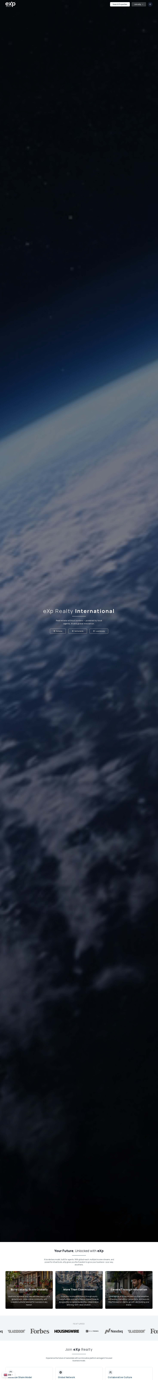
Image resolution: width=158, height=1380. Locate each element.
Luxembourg (100, 631)
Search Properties (120, 4)
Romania (59, 631)
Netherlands (78, 631)
